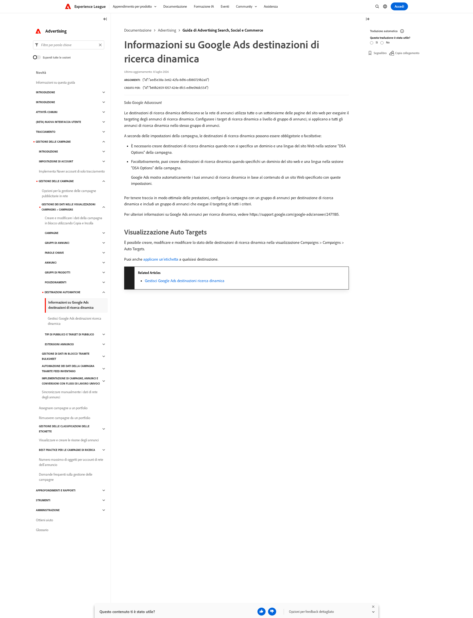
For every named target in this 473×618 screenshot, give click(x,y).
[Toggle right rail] (367, 19)
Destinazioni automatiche (62, 292)
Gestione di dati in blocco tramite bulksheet (65, 356)
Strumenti (43, 500)
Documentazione (138, 30)
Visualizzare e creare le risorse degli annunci (69, 440)
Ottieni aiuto (44, 520)
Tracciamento (45, 132)
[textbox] (68, 44)
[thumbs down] (272, 612)
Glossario (42, 530)
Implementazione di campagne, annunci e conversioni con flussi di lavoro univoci (71, 381)
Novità (41, 72)
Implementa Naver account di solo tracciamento (72, 171)
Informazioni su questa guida (55, 82)
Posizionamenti (55, 282)
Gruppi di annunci (57, 243)
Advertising (167, 30)
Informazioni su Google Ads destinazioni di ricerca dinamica (71, 305)
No (387, 42)
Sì (377, 42)
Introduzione (45, 92)
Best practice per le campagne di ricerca (67, 450)
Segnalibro (380, 53)
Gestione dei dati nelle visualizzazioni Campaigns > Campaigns (68, 207)
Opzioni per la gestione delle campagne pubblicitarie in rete (69, 193)
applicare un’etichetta (160, 259)
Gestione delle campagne (53, 141)
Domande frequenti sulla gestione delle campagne (65, 477)
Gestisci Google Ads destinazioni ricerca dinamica (184, 280)
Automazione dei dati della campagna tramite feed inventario (68, 368)
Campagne (51, 233)
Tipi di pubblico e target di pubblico (69, 334)
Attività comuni (46, 112)
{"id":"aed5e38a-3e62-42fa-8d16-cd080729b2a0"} (175, 79)
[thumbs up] (261, 612)
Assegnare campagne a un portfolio (63, 408)
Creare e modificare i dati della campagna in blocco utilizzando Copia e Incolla (73, 220)
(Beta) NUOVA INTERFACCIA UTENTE (58, 122)
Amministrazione (48, 510)
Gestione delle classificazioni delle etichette (64, 429)
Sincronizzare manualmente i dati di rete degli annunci (70, 394)
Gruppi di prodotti (57, 272)
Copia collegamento (407, 53)
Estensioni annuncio (59, 344)
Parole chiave (54, 252)
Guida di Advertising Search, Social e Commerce (223, 30)
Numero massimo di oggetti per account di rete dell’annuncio (71, 462)
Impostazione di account (56, 161)
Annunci (50, 262)
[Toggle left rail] (105, 19)
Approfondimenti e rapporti (55, 490)
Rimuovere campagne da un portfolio (64, 418)
